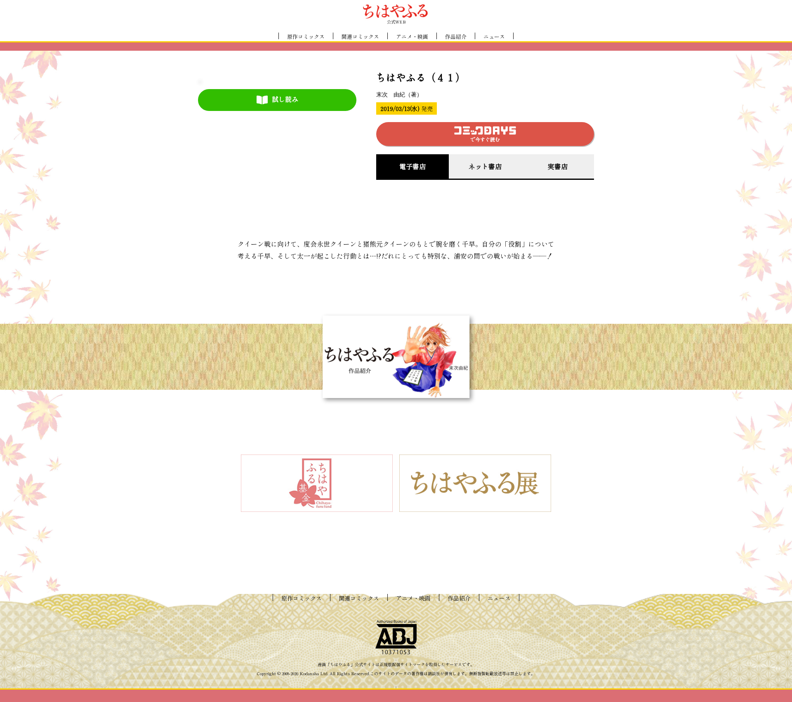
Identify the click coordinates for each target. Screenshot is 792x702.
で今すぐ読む (485, 139)
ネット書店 (485, 166)
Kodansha (309, 673)
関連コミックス (360, 36)
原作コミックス (306, 36)
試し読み (285, 99)
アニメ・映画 (412, 36)
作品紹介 (456, 36)
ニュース (494, 36)
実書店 (558, 166)
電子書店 (412, 166)
